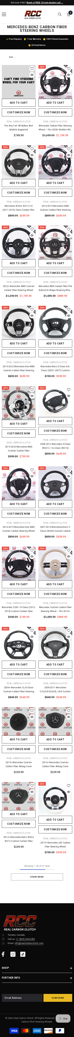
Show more (37, 877)
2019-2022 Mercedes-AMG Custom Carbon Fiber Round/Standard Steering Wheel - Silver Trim (18, 449)
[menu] (4, 14)
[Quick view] (32, 75)
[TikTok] (22, 954)
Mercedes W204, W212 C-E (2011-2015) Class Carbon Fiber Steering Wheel (19, 208)
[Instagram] (13, 954)
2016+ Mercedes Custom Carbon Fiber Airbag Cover (55, 764)
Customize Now (18, 112)
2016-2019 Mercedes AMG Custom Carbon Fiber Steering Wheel (55, 208)
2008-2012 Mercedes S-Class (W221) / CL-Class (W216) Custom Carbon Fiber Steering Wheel (55, 446)
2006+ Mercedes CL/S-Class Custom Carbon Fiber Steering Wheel (18, 689)
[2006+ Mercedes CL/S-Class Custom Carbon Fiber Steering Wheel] (19, 644)
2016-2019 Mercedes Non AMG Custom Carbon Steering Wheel (19, 529)
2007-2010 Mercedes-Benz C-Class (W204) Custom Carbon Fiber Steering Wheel (55, 529)
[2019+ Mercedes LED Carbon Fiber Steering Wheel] (55, 799)
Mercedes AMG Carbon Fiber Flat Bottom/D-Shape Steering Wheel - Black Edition (55, 288)
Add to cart (19, 102)
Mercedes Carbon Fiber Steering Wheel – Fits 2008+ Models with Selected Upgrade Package (55, 128)
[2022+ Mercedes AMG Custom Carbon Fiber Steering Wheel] (19, 242)
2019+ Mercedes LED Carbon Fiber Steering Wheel (55, 844)
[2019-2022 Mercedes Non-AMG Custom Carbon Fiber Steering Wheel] (19, 323)
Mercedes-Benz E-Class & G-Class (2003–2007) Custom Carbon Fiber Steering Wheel (55, 368)
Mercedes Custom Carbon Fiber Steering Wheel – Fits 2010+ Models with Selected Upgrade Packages (55, 609)
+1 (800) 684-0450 (25, 939)
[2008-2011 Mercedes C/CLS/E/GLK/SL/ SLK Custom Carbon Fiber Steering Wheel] (55, 644)
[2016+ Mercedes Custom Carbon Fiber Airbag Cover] (55, 721)
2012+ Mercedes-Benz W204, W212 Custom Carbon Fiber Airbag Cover (18, 839)
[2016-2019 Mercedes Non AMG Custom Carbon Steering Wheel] (19, 483)
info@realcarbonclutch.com (29, 943)
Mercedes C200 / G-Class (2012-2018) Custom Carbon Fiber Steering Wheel (18, 609)
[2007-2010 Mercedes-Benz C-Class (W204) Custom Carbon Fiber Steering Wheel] (55, 483)
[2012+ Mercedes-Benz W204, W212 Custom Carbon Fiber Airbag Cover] (19, 796)
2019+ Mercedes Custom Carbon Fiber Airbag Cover (19, 764)
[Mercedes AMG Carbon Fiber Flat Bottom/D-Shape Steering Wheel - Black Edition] (55, 242)
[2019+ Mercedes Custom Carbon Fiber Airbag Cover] (19, 721)
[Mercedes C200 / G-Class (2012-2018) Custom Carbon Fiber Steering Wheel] (19, 563)
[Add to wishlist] (32, 68)
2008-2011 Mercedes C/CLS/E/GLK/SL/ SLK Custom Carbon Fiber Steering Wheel (55, 689)
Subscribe (58, 998)
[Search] (60, 14)
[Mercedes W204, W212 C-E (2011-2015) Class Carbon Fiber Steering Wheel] (19, 162)
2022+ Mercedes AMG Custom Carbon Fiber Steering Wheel (18, 288)
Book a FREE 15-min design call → (45, 2)
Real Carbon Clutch (19, 121)
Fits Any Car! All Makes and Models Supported (18, 127)
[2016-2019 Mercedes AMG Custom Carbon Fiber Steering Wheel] (55, 162)
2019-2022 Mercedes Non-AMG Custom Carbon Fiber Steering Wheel (19, 368)
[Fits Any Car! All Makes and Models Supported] (19, 82)
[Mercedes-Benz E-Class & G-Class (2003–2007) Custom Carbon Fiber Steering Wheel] (55, 323)
